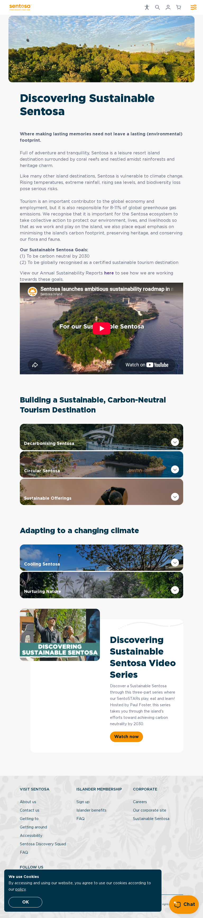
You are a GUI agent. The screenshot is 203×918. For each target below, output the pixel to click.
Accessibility (31, 836)
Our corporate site (149, 810)
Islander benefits (91, 810)
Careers (140, 802)
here (109, 273)
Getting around (33, 827)
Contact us (29, 810)
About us (28, 802)
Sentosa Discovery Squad (43, 844)
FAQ (24, 853)
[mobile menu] (193, 7)
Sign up (83, 802)
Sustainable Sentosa (151, 819)
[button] (147, 7)
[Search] (157, 7)
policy (20, 889)
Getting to (29, 819)
